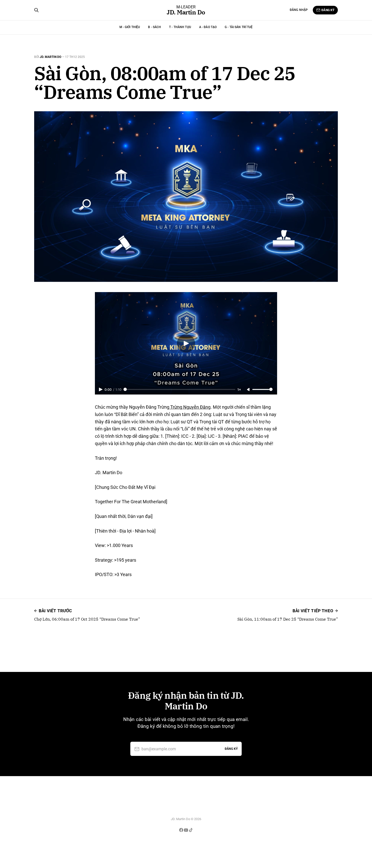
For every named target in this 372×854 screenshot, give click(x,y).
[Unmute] (249, 390)
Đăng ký (327, 10)
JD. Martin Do (186, 12)
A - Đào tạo (208, 27)
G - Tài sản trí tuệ (239, 27)
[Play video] (186, 343)
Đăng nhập (299, 10)
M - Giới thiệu (129, 27)
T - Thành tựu (180, 27)
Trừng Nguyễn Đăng (190, 407)
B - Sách (154, 27)
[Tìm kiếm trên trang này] (36, 10)
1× (239, 389)
